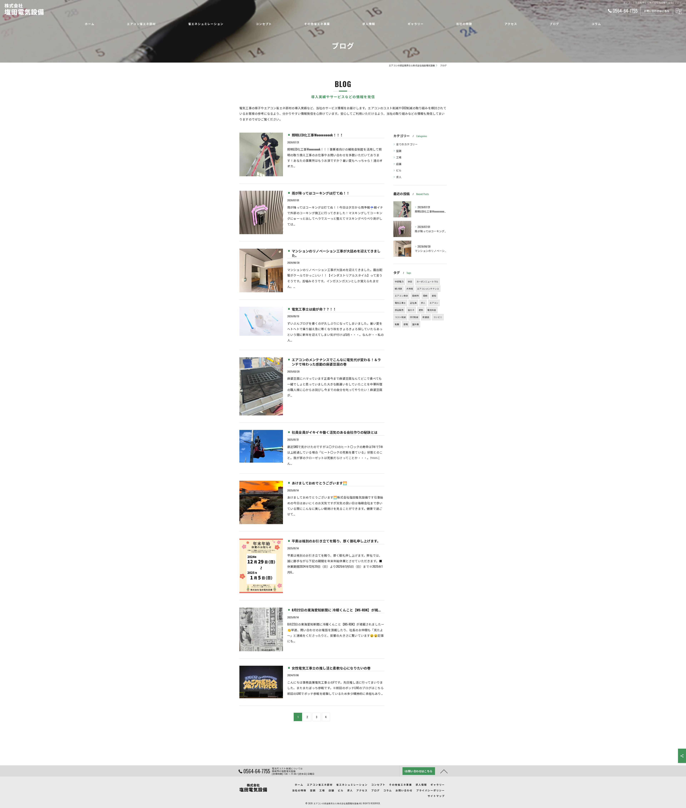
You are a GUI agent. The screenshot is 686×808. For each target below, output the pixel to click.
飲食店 (425, 317)
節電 (406, 324)
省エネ (411, 309)
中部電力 (399, 281)
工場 (398, 157)
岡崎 (425, 295)
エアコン (434, 302)
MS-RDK (398, 288)
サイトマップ (436, 796)
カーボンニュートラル (427, 281)
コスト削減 (400, 317)
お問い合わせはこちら (656, 11)
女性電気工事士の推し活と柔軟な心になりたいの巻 (331, 667)
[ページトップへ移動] (444, 771)
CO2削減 (414, 317)
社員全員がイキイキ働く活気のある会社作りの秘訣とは (334, 432)
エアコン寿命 (401, 295)
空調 (398, 151)
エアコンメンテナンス (428, 288)
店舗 (398, 164)
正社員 (413, 302)
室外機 (415, 324)
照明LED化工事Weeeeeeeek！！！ (317, 134)
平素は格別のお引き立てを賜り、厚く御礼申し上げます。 (336, 540)
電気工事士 (400, 302)
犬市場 (409, 288)
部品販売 (399, 309)
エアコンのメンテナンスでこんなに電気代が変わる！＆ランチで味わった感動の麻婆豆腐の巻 (336, 361)
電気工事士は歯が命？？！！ (314, 308)
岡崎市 (415, 295)
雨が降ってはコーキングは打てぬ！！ (321, 192)
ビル (398, 170)
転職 (397, 324)
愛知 (434, 295)
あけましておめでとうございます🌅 (319, 482)
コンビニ (437, 317)
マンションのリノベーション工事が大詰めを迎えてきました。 (336, 253)
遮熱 (421, 309)
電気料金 (431, 309)
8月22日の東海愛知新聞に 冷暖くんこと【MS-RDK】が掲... (336, 609)
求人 (398, 177)
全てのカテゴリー (407, 144)
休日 (410, 281)
